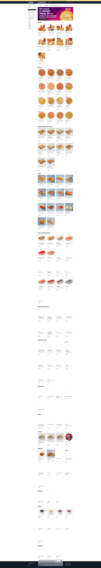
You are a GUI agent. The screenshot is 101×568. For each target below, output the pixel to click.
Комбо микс (49, 46)
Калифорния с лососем (41, 257)
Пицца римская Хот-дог (41, 166)
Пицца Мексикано (68, 77)
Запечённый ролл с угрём (69, 316)
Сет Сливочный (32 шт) (69, 183)
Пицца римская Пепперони (58, 152)
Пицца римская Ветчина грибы (68, 137)
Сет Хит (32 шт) (58, 197)
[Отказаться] (61, 560)
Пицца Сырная (40, 105)
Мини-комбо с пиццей (41, 32)
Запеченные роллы (31, 17)
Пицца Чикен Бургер (50, 77)
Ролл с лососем (40, 300)
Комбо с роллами (40, 46)
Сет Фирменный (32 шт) (41, 183)
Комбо (29, 9)
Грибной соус (49, 528)
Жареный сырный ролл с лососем (58, 350)
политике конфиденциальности (49, 564)
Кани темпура (49, 365)
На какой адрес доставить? (56, 5)
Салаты (29, 22)
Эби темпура (58, 365)
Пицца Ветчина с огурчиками (68, 106)
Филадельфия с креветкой (49, 272)
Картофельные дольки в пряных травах (41, 473)
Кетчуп (66, 516)
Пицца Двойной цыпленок (49, 91)
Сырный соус (67, 528)
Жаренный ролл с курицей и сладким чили (41, 350)
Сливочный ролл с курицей (58, 243)
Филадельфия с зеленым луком (40, 286)
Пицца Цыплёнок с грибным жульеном (59, 106)
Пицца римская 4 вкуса (41, 136)
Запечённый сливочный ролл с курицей (41, 317)
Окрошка (67, 424)
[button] (39, 14)
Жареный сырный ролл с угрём (40, 365)
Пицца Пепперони (40, 77)
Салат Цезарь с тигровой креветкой (41, 442)
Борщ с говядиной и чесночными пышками (41, 425)
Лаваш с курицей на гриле (69, 458)
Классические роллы (31, 15)
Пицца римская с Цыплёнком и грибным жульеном (59, 137)
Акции (29, 7)
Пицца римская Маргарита (40, 152)
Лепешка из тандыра (41, 501)
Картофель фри (58, 458)
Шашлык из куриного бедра (59, 396)
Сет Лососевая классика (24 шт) (49, 198)
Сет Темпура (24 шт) (41, 226)
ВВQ (57, 516)
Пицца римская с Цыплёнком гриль (50, 137)
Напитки (29, 28)
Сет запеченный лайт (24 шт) (68, 212)
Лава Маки (48, 379)
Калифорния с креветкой (69, 257)
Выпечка (29, 25)
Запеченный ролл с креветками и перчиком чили (49, 333)
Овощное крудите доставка (68, 473)
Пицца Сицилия (58, 77)
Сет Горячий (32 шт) (50, 183)
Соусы (29, 26)
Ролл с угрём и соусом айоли (58, 258)
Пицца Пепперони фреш (41, 91)
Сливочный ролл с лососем (58, 286)
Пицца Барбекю (58, 91)
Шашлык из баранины (41, 409)
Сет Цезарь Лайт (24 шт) (69, 197)
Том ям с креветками (59, 424)
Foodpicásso (31, 563)
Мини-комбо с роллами (50, 32)
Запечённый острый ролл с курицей (59, 317)
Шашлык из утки (40, 396)
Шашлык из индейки (50, 396)
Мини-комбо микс (58, 32)
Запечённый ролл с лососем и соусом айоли (49, 317)
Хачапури (57, 501)
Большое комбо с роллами (68, 46)
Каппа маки (67, 286)
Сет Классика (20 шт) (50, 226)
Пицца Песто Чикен (68, 91)
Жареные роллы (30, 18)
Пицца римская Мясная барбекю (49, 166)
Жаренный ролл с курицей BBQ (49, 350)
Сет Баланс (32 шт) (40, 197)
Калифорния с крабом (50, 286)
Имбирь (48, 516)
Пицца (29, 11)
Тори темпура (40, 379)
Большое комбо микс (41, 60)
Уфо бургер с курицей (41, 458)
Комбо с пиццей (68, 32)
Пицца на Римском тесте (31, 12)
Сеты (29, 14)
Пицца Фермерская (50, 105)
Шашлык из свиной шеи (69, 396)
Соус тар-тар (58, 528)
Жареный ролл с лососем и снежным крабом (68, 351)
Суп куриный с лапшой (50, 424)
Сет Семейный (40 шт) (59, 183)
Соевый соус (40, 516)
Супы (29, 21)
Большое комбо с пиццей (59, 46)
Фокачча (48, 501)
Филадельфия (49, 257)
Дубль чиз (67, 365)
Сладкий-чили (40, 528)
